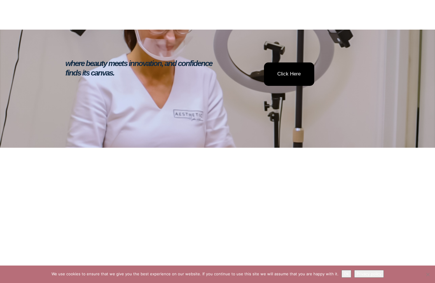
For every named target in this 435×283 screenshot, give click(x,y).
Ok (346, 273)
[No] (428, 274)
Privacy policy (369, 273)
